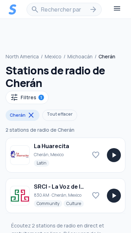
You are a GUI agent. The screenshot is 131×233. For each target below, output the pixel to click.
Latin (43, 163)
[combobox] (64, 9)
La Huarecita (51, 146)
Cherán (22, 115)
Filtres (26, 97)
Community (49, 203)
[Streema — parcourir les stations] (12, 9)
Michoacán (80, 56)
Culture (75, 203)
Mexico (53, 56)
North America (22, 56)
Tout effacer (60, 114)
